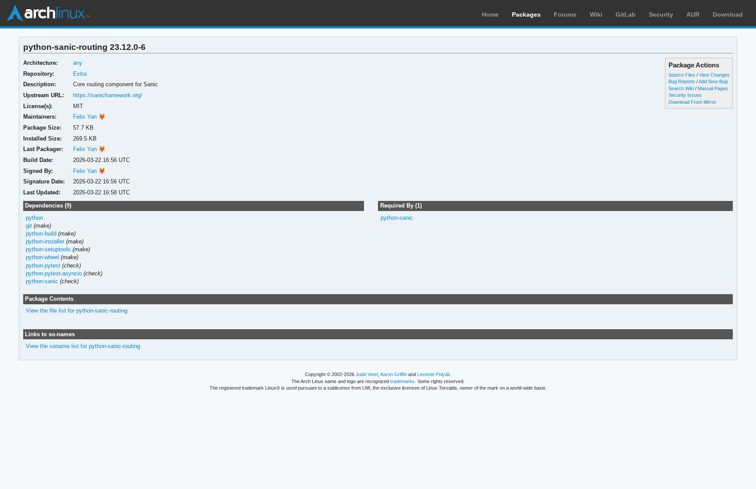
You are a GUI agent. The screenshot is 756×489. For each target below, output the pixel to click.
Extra (80, 73)
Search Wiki (681, 88)
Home (490, 14)
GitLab (626, 14)
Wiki (596, 14)
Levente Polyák (433, 374)
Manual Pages (713, 88)
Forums (565, 14)
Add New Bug (713, 81)
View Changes (714, 74)
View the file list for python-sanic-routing (76, 310)
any (77, 63)
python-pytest (43, 265)
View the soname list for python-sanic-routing (83, 346)
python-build (41, 233)
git (29, 225)
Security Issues (685, 95)
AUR (693, 14)
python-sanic (42, 281)
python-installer (45, 241)
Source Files (681, 74)
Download (728, 14)
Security (661, 14)
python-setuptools (48, 249)
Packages (526, 14)
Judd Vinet (367, 374)
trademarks (402, 381)
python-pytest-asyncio (54, 273)
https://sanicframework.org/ (107, 95)
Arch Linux (48, 13)
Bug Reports (681, 81)
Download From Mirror (692, 102)
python (34, 218)
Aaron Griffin (393, 374)
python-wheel (42, 257)
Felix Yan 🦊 (89, 116)
